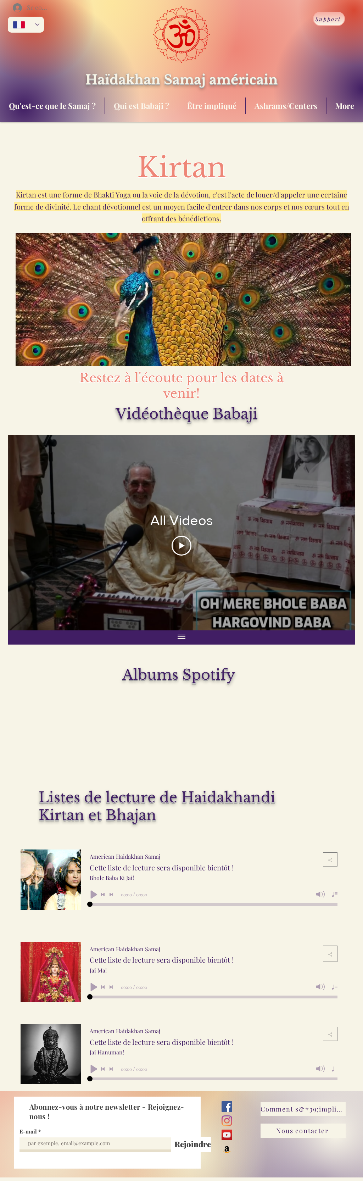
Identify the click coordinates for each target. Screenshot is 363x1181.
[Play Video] (181, 546)
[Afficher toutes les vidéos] (181, 637)
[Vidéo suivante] (340, 532)
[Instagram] (227, 1120)
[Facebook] (227, 1106)
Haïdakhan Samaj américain (181, 80)
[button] (342, 358)
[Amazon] (227, 1149)
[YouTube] (227, 1135)
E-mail (28, 1131)
